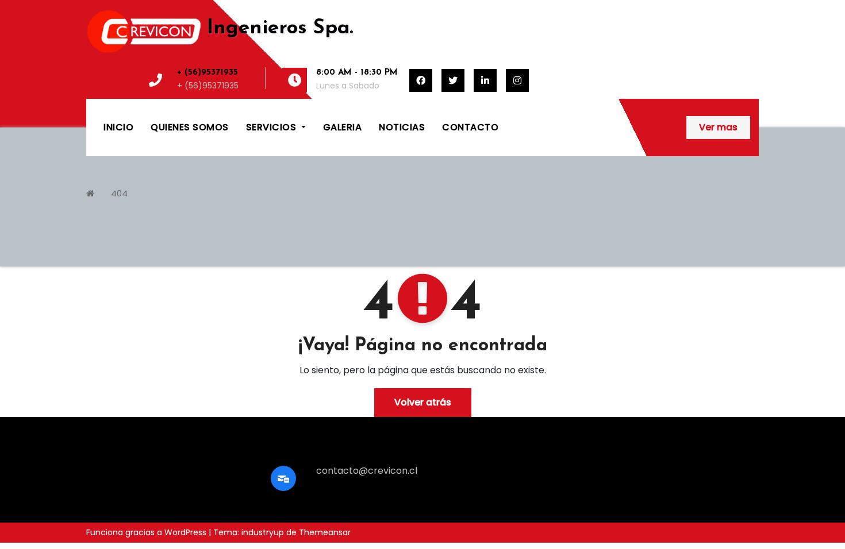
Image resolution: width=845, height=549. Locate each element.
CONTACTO (470, 127)
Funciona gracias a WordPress (147, 532)
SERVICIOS (272, 127)
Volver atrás (422, 402)
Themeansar (325, 532)
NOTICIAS (402, 127)
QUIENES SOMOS (190, 127)
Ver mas (718, 127)
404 (119, 193)
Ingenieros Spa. (280, 28)
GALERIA (342, 127)
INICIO (118, 127)
